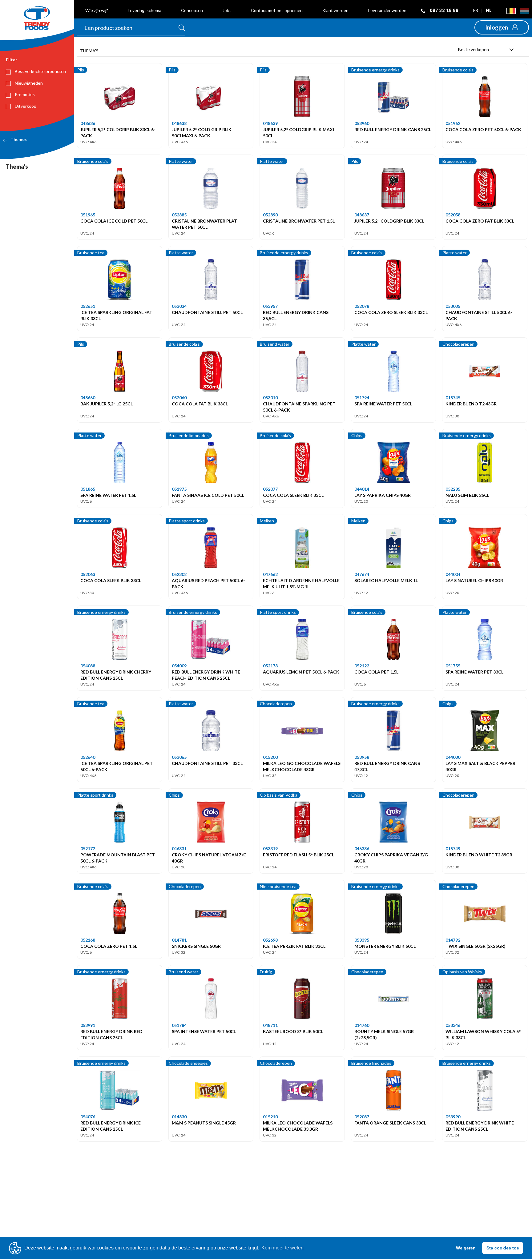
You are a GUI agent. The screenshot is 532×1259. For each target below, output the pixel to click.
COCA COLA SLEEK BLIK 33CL (293, 495)
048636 (87, 123)
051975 (179, 489)
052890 (270, 214)
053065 (179, 757)
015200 (270, 757)
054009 (179, 665)
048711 (270, 1025)
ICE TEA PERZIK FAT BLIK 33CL (294, 946)
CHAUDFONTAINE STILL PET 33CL (207, 763)
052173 (270, 665)
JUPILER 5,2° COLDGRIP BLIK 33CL (389, 220)
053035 (452, 306)
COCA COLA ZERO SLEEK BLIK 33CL (391, 312)
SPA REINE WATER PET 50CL (383, 403)
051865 (87, 489)
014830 (179, 1116)
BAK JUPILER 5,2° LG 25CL (106, 403)
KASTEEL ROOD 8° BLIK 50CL (293, 1031)
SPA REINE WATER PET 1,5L (108, 495)
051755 (452, 665)
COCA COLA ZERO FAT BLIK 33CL (479, 220)
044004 (452, 574)
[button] (501, 27)
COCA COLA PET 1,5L (376, 671)
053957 (270, 306)
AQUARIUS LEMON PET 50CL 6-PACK (301, 671)
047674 (361, 574)
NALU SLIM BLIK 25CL (467, 495)
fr (476, 10)
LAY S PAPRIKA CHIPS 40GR (382, 495)
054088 (87, 665)
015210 (270, 1116)
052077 (270, 489)
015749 (452, 848)
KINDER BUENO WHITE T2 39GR (478, 854)
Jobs (227, 10)
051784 (179, 1025)
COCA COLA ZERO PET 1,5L (108, 946)
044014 (361, 489)
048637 (361, 214)
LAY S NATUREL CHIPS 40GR (474, 580)
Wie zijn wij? (96, 10)
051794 (361, 397)
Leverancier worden (387, 10)
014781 (179, 940)
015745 (452, 397)
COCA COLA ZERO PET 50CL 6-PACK (483, 129)
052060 (179, 397)
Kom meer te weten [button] (282, 1247)
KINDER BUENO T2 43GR (471, 403)
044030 (452, 757)
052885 (179, 214)
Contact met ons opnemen (277, 10)
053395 (361, 940)
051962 (452, 123)
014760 (361, 1025)
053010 (270, 397)
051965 (87, 214)
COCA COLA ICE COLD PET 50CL (113, 220)
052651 (87, 306)
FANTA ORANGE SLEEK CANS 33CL (390, 1122)
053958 (361, 757)
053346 (452, 1025)
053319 (270, 848)
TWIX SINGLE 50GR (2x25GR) (475, 946)
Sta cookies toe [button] (502, 1247)
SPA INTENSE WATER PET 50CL (204, 1031)
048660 (87, 397)
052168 (87, 940)
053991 (87, 1025)
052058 (452, 214)
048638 (179, 123)
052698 (270, 940)
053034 (179, 306)
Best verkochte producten (40, 71)
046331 (179, 848)
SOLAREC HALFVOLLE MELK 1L (386, 580)
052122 (361, 665)
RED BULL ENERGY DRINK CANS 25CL (392, 129)
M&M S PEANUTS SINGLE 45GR (204, 1122)
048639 (270, 123)
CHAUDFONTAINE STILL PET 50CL (207, 312)
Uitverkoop (25, 106)
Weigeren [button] (466, 1247)
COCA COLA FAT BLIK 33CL (200, 403)
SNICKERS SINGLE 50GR (196, 946)
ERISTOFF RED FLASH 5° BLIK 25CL (298, 854)
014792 (452, 940)
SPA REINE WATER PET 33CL (474, 671)
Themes (18, 139)
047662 (270, 574)
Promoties (24, 94)
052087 (361, 1116)
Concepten (192, 10)
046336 (361, 848)
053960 (361, 123)
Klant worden (335, 10)
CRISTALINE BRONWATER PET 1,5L (299, 220)
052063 (87, 574)
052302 (179, 574)
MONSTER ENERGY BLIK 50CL (385, 946)
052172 (87, 848)
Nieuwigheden (28, 83)
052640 (87, 757)
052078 (361, 306)
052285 (452, 489)
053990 (452, 1116)
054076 (87, 1116)
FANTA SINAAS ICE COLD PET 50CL (208, 495)
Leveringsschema (144, 10)
